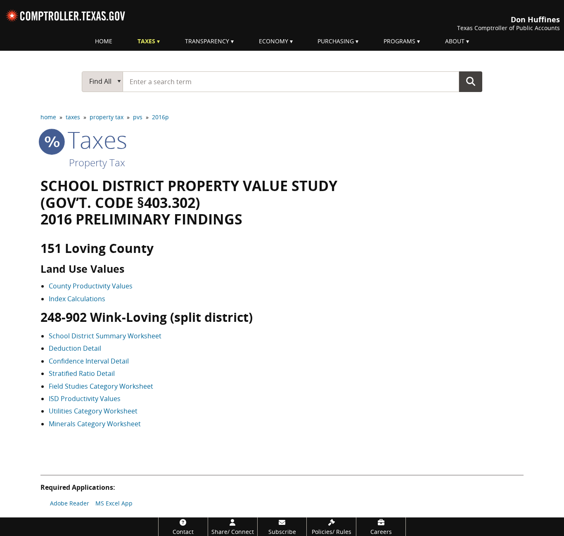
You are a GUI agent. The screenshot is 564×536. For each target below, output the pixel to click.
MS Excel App (114, 503)
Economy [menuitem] (273, 41)
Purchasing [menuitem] (336, 41)
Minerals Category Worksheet (95, 423)
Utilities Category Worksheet (93, 411)
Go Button (470, 81)
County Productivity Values (91, 285)
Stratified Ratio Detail (82, 373)
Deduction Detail (75, 348)
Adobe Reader (69, 503)
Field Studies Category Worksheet (101, 386)
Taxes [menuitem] (146, 41)
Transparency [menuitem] (207, 41)
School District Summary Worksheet (105, 335)
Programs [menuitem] (399, 41)
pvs (137, 117)
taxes (73, 117)
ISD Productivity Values (85, 398)
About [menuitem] (454, 41)
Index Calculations (77, 298)
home (48, 117)
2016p (160, 117)
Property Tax (97, 162)
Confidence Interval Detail (89, 361)
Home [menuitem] (103, 41)
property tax (106, 117)
